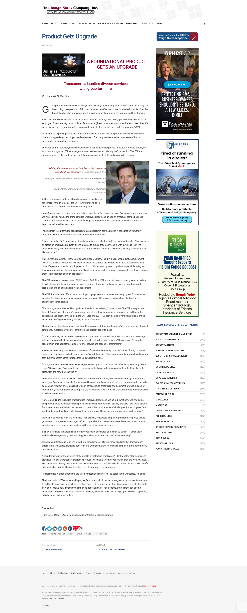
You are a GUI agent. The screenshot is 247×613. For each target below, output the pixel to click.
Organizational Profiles (169, 410)
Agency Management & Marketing (174, 334)
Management (163, 400)
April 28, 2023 (47, 45)
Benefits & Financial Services (172, 356)
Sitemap (45, 605)
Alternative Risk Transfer (170, 350)
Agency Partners (165, 345)
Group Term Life (84, 534)
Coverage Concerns (166, 378)
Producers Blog (165, 421)
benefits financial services (61, 534)
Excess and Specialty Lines (170, 383)
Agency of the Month (167, 339)
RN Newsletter (87, 23)
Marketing (161, 405)
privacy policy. (151, 586)
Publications (68, 23)
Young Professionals (167, 449)
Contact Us (147, 23)
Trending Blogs (164, 443)
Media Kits (132, 23)
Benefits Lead (163, 361)
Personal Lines (164, 416)
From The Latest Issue (168, 389)
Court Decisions (165, 372)
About (54, 23)
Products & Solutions (110, 23)
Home (45, 23)
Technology (162, 438)
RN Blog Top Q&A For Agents (171, 427)
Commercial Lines (165, 367)
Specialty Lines (164, 432)
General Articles (165, 394)
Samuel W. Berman (56, 599)
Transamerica (100, 534)
